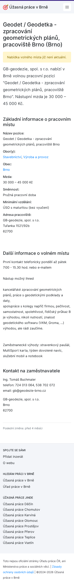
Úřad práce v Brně (16, 487)
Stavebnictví (12, 157)
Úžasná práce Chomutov (21, 509)
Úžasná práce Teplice (19, 537)
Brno (6, 170)
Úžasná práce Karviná (19, 515)
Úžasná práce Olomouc (20, 521)
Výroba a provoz (36, 157)
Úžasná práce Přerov (18, 532)
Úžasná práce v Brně (18, 480)
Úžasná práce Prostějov (21, 526)
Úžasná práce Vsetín (18, 543)
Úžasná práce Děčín (18, 504)
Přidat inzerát (13, 457)
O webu (8, 463)
